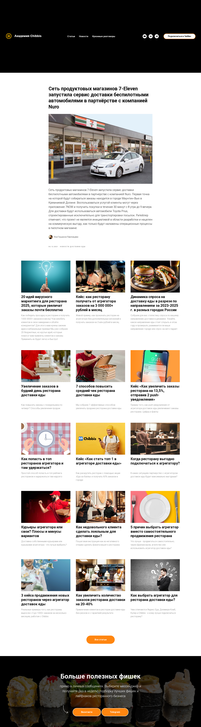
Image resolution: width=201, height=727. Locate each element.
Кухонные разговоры (103, 36)
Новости (83, 36)
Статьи (71, 36)
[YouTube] (145, 36)
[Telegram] (157, 36)
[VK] (151, 36)
